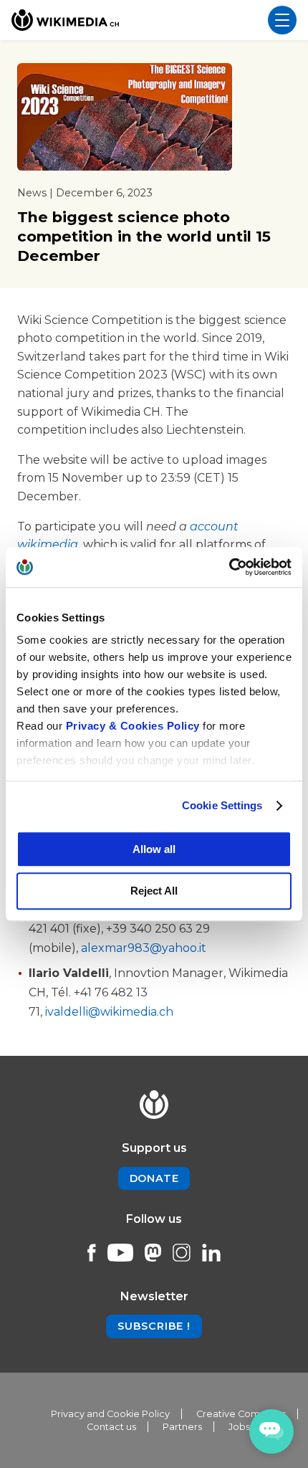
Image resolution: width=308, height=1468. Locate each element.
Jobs (239, 1426)
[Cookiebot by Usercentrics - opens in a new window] (229, 567)
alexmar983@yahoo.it (143, 948)
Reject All (154, 891)
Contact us (111, 1426)
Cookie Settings (222, 805)
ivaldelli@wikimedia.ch (109, 1012)
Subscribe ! (154, 1326)
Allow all (154, 849)
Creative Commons (241, 1414)
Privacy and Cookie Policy (110, 1414)
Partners (182, 1426)
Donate (154, 1178)
